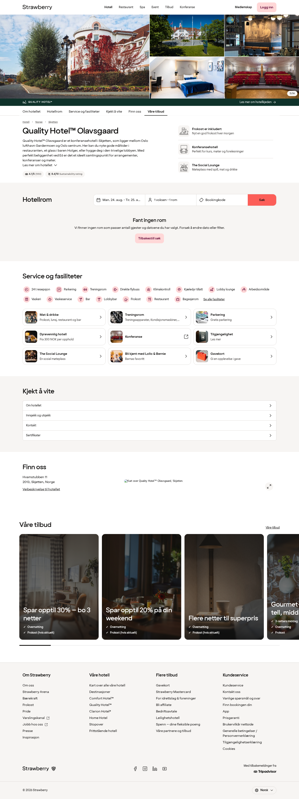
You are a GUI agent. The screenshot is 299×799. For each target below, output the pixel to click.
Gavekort (163, 685)
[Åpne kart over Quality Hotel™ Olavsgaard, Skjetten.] (269, 486)
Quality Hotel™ (100, 705)
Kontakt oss (231, 692)
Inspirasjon (31, 737)
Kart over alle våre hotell (107, 685)
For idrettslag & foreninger (176, 698)
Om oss (28, 685)
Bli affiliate (163, 705)
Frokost (28, 705)
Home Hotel (98, 718)
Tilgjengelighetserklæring (242, 742)
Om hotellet (31, 111)
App (226, 711)
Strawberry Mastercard (173, 692)
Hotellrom (54, 111)
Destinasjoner (99, 692)
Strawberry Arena (36, 692)
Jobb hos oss (33, 724)
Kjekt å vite (114, 111)
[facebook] (135, 768)
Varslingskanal (34, 718)
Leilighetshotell (168, 718)
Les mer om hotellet (37, 165)
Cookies (229, 749)
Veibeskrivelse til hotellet (41, 489)
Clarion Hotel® (100, 711)
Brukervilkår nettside (238, 724)
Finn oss (135, 111)
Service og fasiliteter (84, 111)
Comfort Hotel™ (101, 698)
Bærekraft (30, 698)
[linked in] (154, 768)
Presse (28, 731)
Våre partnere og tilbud (173, 731)
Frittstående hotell (103, 731)
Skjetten (53, 122)
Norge (39, 122)
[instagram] (145, 768)
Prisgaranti (231, 718)
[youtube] (164, 768)
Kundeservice (233, 685)
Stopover (96, 724)
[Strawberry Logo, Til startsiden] (37, 7)
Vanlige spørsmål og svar (241, 698)
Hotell (26, 122)
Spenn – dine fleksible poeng (178, 724)
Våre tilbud (156, 111)
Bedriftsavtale (166, 711)
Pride (27, 711)
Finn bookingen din (237, 705)
